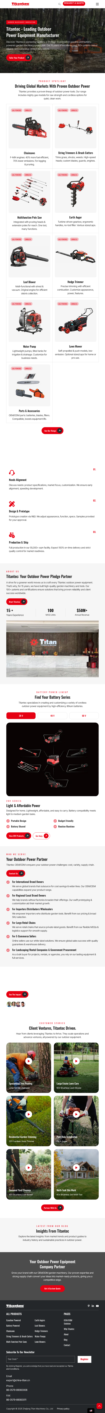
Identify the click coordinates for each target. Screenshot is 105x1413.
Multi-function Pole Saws (16, 1342)
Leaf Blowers (40, 1326)
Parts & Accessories (29, 411)
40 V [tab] (52, 715)
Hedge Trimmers (41, 1331)
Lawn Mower (75, 346)
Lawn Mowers (40, 1342)
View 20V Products (16, 835)
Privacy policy (63, 1408)
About (66, 1334)
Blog (65, 1340)
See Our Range (50, 430)
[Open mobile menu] (97, 4)
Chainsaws (29, 153)
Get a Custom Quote (52, 1288)
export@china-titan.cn (18, 1380)
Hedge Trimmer (76, 282)
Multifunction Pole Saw (29, 217)
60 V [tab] (84, 715)
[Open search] (59, 4)
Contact (67, 1345)
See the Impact (15, 994)
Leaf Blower (29, 282)
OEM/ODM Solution (68, 1322)
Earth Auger (75, 217)
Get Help (39, 835)
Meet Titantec (14, 601)
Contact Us (13, 873)
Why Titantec (69, 1329)
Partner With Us (50, 1207)
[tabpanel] (52, 781)
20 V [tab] (21, 715)
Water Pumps (40, 1337)
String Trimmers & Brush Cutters (75, 153)
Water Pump (29, 346)
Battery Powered (13, 1326)
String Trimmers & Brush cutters (19, 1337)
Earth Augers (40, 1320)
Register (84, 1359)
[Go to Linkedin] (89, 1306)
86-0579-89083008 (16, 1389)
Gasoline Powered (13, 1320)
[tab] (21, 715)
